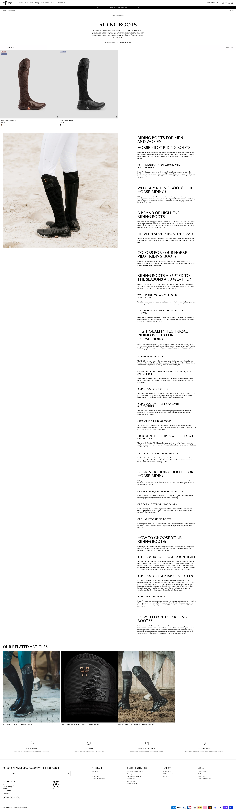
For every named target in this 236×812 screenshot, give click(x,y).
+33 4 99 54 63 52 (8, 791)
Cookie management (204, 774)
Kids (31, 3)
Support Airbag (166, 771)
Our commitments (97, 774)
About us (53, 3)
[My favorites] (57, 51)
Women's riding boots (111, 42)
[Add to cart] (57, 117)
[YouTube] (18, 797)
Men (26, 3)
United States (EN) (212, 3)
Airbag (37, 3)
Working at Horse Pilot (98, 779)
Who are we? (95, 771)
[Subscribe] (68, 773)
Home (113, 15)
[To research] (232, 3)
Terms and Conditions (204, 779)
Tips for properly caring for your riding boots (80, 725)
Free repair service (204, 748)
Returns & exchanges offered (147, 748)
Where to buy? (131, 781)
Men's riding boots (125, 42)
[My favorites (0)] (226, 3)
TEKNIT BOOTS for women (8, 120)
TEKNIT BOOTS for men (66, 120)
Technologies (95, 776)
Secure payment (132, 784)
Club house (61, 3)
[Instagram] (7, 797)
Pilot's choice (45, 3)
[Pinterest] (11, 797)
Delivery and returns (133, 774)
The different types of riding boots (17, 725)
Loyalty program (31, 748)
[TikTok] (15, 797)
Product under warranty (134, 776)
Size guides (165, 776)
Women (21, 3)
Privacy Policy (202, 776)
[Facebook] (4, 797)
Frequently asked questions (135, 771)
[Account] (223, 3)
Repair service (131, 779)
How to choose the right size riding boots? (136, 725)
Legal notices (202, 771)
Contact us (6, 793)
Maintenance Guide (168, 774)
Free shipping (89, 748)
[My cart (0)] (229, 3)
